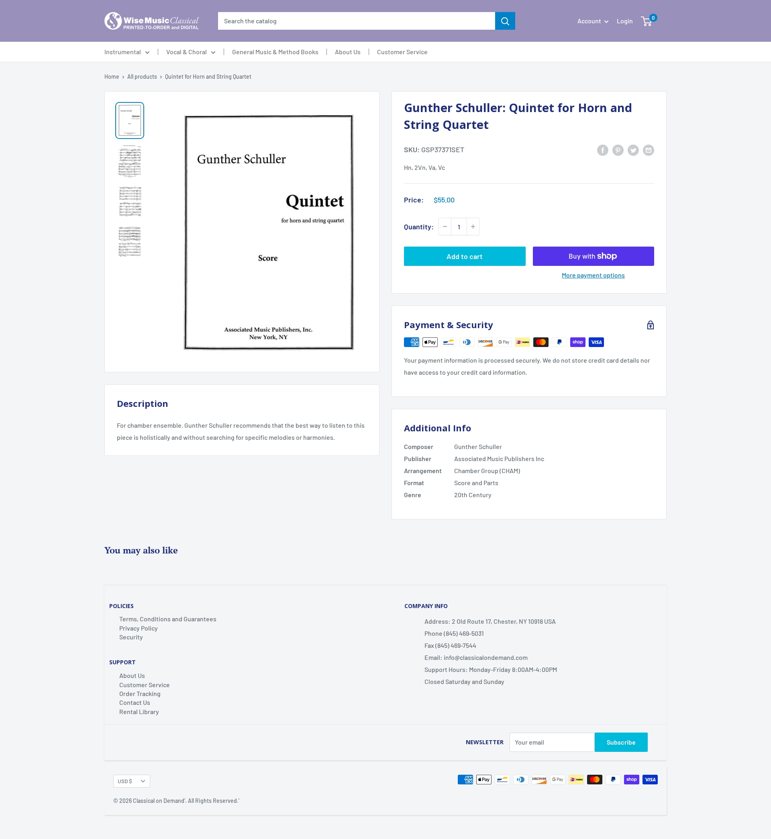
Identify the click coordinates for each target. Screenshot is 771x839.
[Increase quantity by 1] (473, 226)
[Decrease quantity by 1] (445, 226)
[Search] (505, 21)
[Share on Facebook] (602, 149)
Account (589, 20)
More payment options (593, 275)
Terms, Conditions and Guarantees (167, 619)
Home (111, 76)
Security (131, 637)
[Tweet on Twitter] (633, 149)
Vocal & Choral (186, 52)
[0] (646, 21)
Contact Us (134, 702)
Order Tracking (140, 693)
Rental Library (139, 711)
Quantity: (419, 226)
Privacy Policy (138, 628)
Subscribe (621, 742)
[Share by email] (648, 149)
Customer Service (402, 52)
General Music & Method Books (275, 52)
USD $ (125, 781)
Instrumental (122, 52)
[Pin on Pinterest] (618, 149)
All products (142, 76)
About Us (348, 52)
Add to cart (465, 256)
